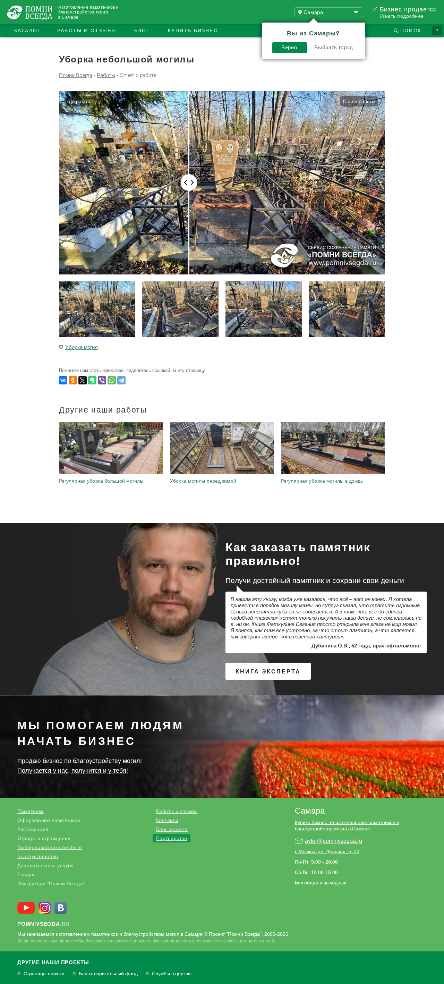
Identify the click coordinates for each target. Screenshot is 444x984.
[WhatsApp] (112, 380)
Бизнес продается (408, 9)
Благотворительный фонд (108, 973)
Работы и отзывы (86, 30)
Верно (289, 47)
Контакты (167, 820)
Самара (310, 810)
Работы (106, 75)
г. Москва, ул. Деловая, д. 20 (327, 851)
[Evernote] (92, 380)
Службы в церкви (171, 973)
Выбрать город (333, 47)
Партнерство (171, 838)
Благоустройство (37, 856)
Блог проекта (172, 829)
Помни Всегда (75, 75)
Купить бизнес (193, 30)
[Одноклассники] (73, 380)
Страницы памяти (44, 973)
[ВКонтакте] (63, 380)
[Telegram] (121, 380)
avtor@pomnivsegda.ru (333, 841)
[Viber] (102, 380)
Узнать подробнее (402, 16)
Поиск (410, 30)
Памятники (30, 811)
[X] (82, 380)
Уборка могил (81, 347)
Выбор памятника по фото (49, 847)
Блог (142, 30)
